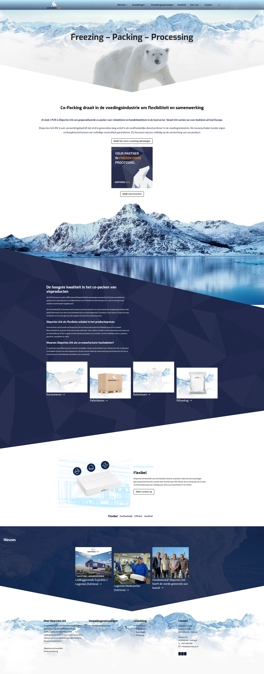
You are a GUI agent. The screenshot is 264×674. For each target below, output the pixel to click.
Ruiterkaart (140, 394)
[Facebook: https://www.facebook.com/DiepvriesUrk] (179, 654)
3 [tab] (138, 522)
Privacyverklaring (51, 651)
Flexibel (113, 516)
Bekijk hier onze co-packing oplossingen (132, 141)
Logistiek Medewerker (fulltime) (127, 588)
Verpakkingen (138, 5)
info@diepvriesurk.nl (190, 646)
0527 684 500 (187, 643)
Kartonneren (53, 394)
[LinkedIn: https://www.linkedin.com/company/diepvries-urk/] (185, 654)
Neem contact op (144, 491)
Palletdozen (97, 400)
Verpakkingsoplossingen (162, 5)
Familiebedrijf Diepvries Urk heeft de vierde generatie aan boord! (170, 584)
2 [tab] (126, 522)
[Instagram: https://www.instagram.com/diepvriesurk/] (182, 654)
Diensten (121, 5)
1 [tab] (113, 522)
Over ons (194, 5)
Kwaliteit (182, 5)
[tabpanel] (170, 481)
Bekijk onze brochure (132, 194)
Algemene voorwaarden (53, 648)
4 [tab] (149, 522)
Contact (208, 5)
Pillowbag (183, 400)
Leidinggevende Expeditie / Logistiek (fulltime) (91, 582)
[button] (219, 5)
